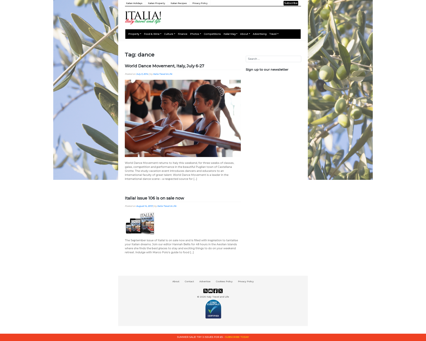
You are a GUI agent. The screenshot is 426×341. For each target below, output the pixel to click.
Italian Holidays (134, 3)
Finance (182, 33)
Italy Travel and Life (218, 296)
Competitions (212, 33)
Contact (189, 281)
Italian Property (156, 3)
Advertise (205, 281)
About (244, 33)
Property (133, 33)
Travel (273, 33)
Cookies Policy (224, 281)
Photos (194, 33)
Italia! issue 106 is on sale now (154, 198)
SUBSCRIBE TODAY (237, 337)
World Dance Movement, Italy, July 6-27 (164, 65)
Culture (168, 33)
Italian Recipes (179, 3)
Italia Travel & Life (162, 74)
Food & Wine (152, 33)
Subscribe (291, 3)
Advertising (260, 33)
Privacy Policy (200, 3)
